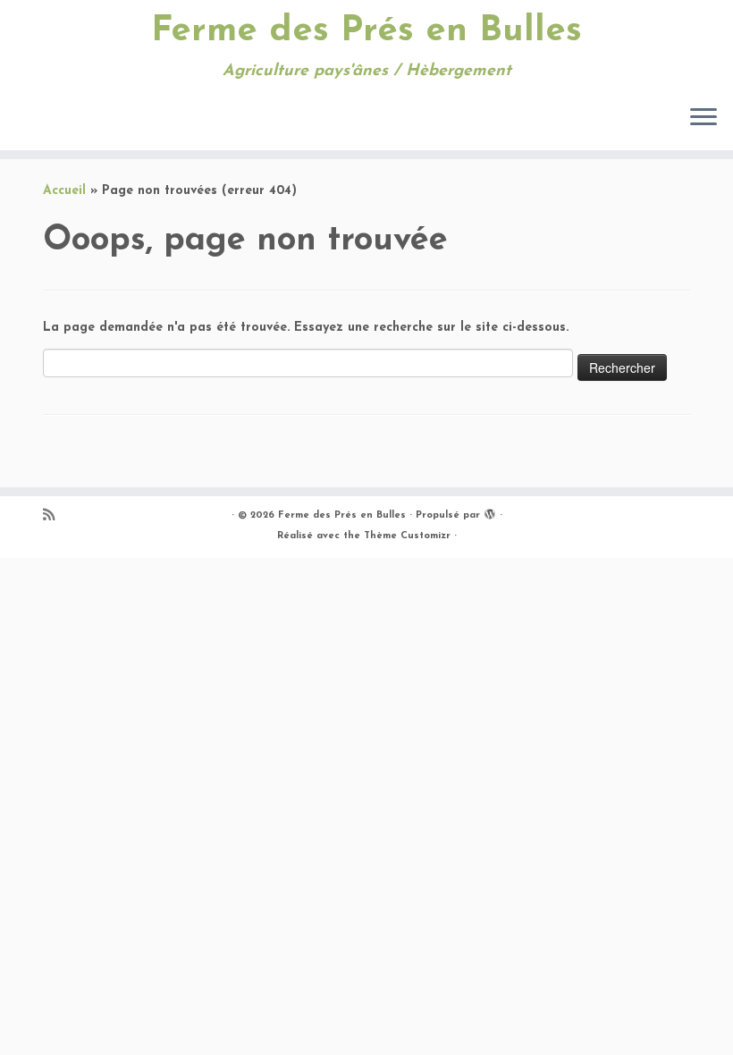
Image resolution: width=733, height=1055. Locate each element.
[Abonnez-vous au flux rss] (54, 516)
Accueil (64, 191)
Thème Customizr (407, 536)
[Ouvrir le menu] (703, 118)
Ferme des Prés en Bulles (366, 31)
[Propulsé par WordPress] (490, 512)
